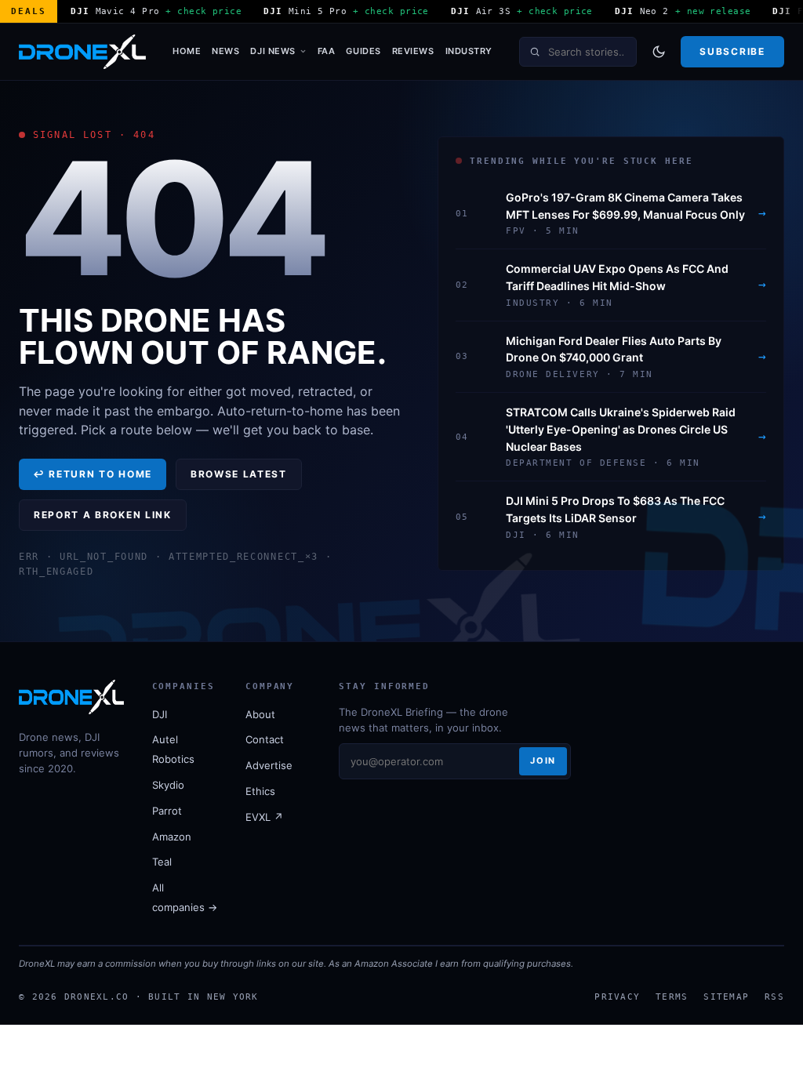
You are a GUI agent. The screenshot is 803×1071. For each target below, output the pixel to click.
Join (542, 760)
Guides (363, 50)
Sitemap (726, 996)
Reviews (413, 50)
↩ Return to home (92, 474)
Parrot (167, 810)
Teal (162, 861)
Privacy (617, 996)
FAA (327, 50)
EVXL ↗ (264, 817)
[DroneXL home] (82, 51)
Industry (468, 50)
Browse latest (239, 474)
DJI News (272, 50)
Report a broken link (103, 515)
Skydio (168, 785)
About (260, 714)
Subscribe (732, 51)
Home (187, 50)
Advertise (268, 765)
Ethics (260, 791)
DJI (159, 714)
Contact (264, 739)
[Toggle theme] (659, 52)
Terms (672, 996)
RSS (774, 996)
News (225, 50)
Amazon (171, 836)
